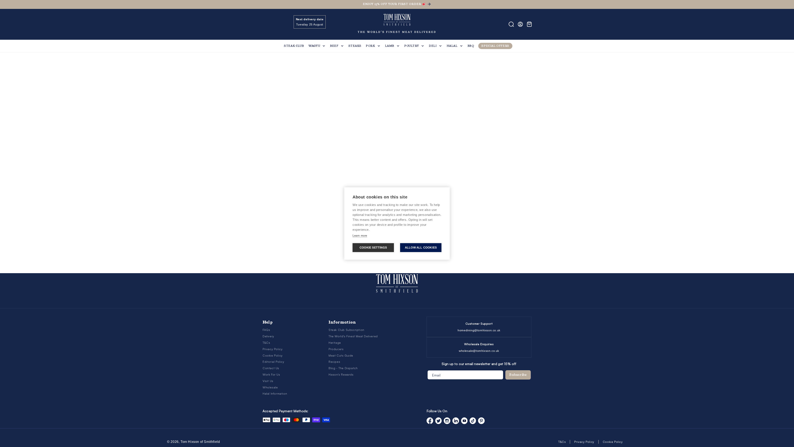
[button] (267, 24)
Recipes (334, 361)
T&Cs (266, 342)
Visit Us (268, 381)
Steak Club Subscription (346, 330)
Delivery (268, 336)
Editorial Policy (273, 361)
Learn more (360, 235)
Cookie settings (373, 247)
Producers (336, 349)
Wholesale (270, 387)
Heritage (335, 342)
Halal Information (275, 393)
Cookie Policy (273, 355)
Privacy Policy (272, 349)
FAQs (266, 330)
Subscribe (518, 374)
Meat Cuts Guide (341, 355)
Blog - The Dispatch (343, 368)
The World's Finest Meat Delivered (353, 336)
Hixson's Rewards (341, 374)
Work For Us (271, 374)
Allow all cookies (421, 247)
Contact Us (271, 368)
